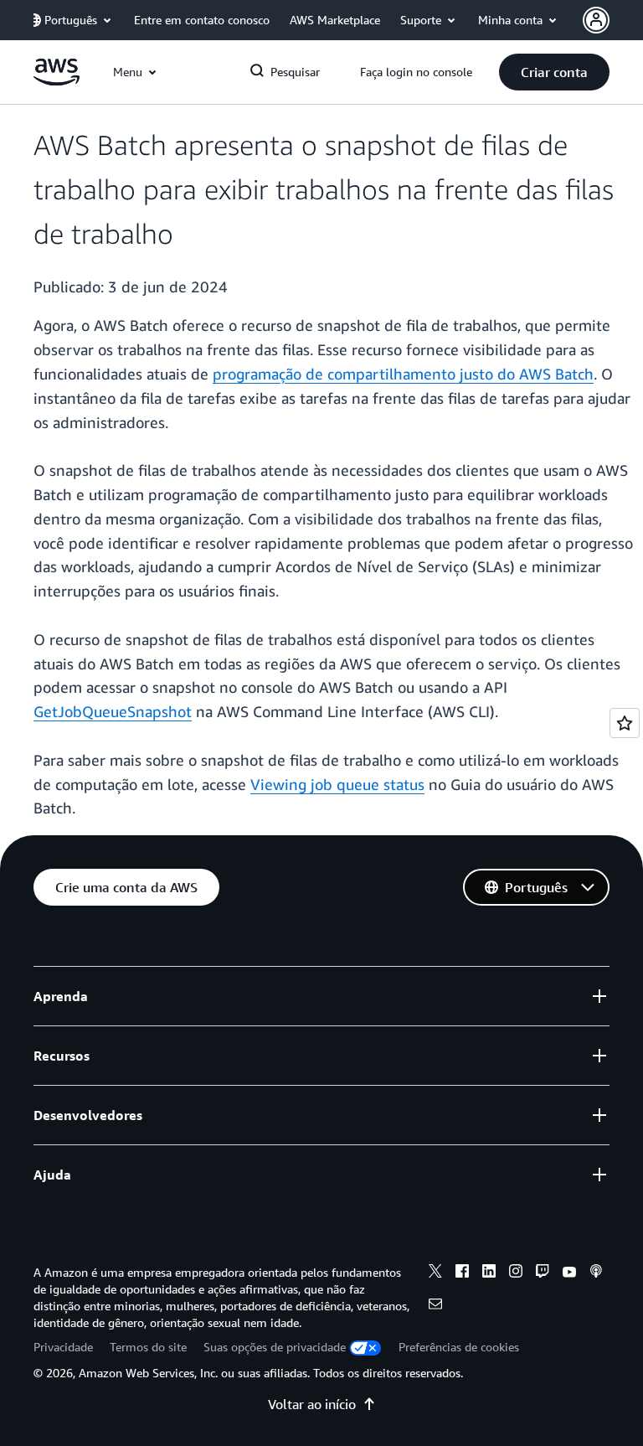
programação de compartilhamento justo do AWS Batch (403, 373)
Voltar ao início (312, 1404)
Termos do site (148, 1347)
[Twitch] (542, 1273)
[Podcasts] (596, 1273)
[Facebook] (462, 1273)
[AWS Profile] (596, 20)
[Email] (435, 1306)
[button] (554, 72)
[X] (435, 1273)
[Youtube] (569, 1273)
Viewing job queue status (337, 784)
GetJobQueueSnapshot (112, 711)
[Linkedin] (489, 1273)
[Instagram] (515, 1273)
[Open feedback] (625, 723)
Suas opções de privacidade (274, 1347)
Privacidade (63, 1347)
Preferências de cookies (459, 1347)
